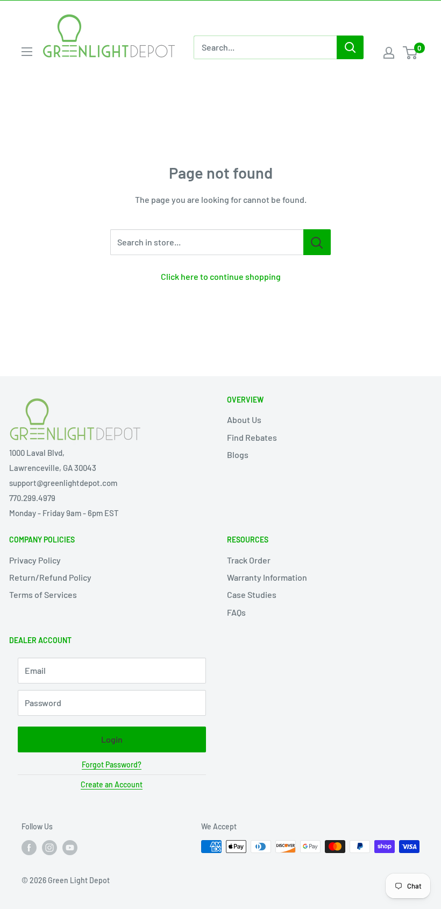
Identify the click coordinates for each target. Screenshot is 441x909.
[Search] (350, 47)
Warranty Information (267, 577)
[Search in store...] (317, 242)
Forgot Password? (111, 764)
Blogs (237, 454)
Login (112, 739)
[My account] (388, 53)
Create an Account (112, 784)
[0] (410, 52)
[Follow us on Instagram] (49, 847)
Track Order (249, 560)
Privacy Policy (35, 560)
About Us (244, 419)
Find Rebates (252, 437)
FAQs (236, 612)
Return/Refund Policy (50, 577)
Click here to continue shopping (221, 276)
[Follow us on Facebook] (29, 847)
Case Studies (251, 594)
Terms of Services (43, 594)
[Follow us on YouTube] (69, 847)
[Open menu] (27, 51)
